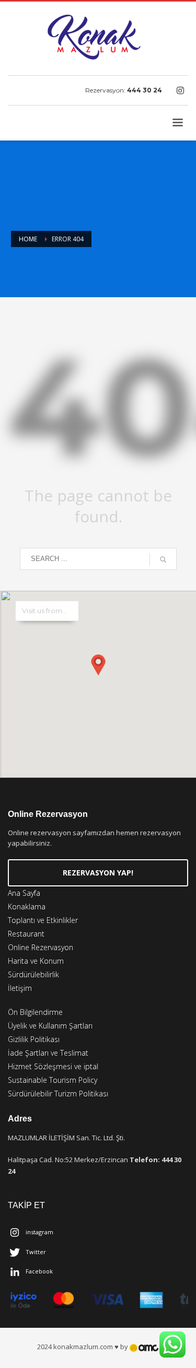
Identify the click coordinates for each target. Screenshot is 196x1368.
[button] (98, 673)
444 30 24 (144, 90)
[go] (163, 559)
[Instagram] (180, 90)
